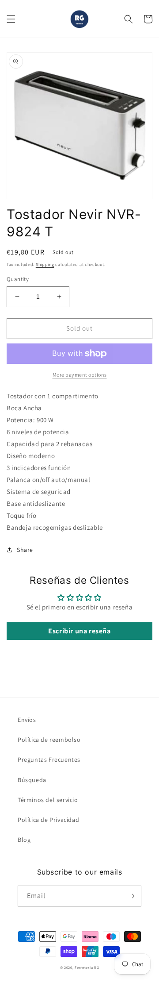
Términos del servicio (48, 800)
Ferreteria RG (87, 967)
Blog (24, 840)
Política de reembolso (49, 740)
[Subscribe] (131, 896)
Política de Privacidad (48, 820)
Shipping (45, 264)
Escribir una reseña (79, 631)
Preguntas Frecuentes (49, 759)
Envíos (27, 720)
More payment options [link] (80, 374)
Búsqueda (32, 780)
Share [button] (25, 550)
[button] (11, 19)
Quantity (18, 279)
